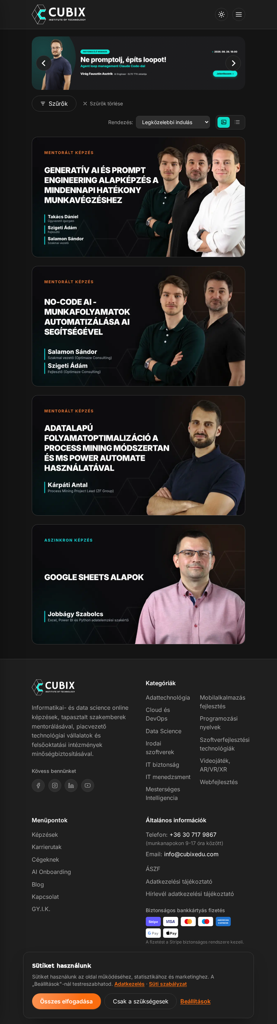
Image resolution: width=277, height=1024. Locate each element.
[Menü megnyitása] (238, 14)
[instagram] (54, 785)
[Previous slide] (44, 63)
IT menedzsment (168, 776)
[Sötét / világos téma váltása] (221, 14)
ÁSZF (153, 868)
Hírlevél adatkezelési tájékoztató (190, 893)
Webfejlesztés (219, 781)
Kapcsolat (45, 896)
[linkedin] (71, 785)
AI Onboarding (51, 871)
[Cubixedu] (59, 15)
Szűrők (58, 103)
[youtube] (87, 785)
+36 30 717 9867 (193, 834)
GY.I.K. (41, 909)
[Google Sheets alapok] (138, 584)
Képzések (45, 834)
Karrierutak (47, 846)
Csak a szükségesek (140, 1001)
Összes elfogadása (66, 1001)
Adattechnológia (168, 697)
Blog (38, 884)
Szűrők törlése (106, 103)
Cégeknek (45, 859)
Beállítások (195, 1001)
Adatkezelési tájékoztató (179, 881)
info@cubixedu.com (191, 854)
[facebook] (38, 785)
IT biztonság (162, 764)
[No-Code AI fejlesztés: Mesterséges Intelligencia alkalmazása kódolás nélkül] (138, 326)
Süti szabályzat (168, 984)
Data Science (163, 731)
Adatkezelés (129, 984)
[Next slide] (233, 63)
